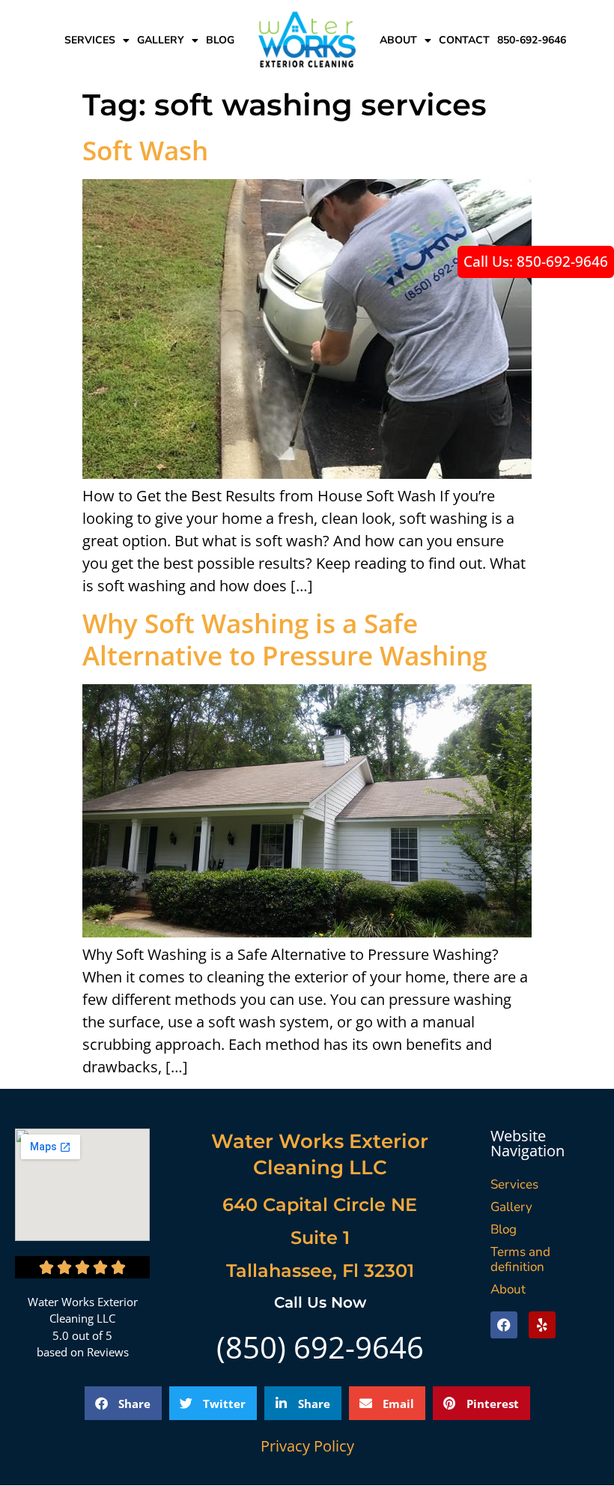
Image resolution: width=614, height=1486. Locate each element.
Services (89, 40)
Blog (220, 40)
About (398, 40)
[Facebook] (503, 1324)
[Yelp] (542, 1324)
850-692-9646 (531, 40)
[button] (123, 1403)
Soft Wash (145, 150)
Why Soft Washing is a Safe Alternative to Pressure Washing (284, 639)
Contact (464, 40)
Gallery (160, 40)
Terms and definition (520, 1259)
